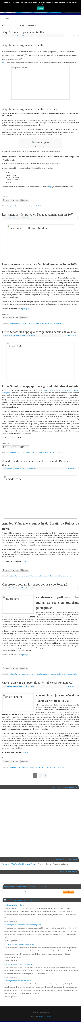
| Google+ (25, 309)
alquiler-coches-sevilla (28, 674)
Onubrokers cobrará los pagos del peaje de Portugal (34, 584)
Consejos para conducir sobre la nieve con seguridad (22, 925)
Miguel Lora (8, 218)
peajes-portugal (61, 674)
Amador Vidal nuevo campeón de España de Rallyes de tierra (37, 463)
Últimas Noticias (31, 36)
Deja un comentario (70, 36)
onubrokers (53, 674)
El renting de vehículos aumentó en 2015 (18, 981)
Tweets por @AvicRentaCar (12, 864)
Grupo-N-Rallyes (57, 576)
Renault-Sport (49, 767)
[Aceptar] (78, 6)
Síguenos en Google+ (29, 864)
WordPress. (48, 1017)
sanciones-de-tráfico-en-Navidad (42, 323)
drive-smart (44, 452)
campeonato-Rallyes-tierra (30, 576)
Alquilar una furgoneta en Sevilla (23, 32)
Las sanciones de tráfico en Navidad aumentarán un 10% (38, 214)
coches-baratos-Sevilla (31, 452)
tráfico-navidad (57, 323)
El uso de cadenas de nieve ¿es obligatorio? (19, 964)
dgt (40, 452)
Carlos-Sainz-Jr (26, 767)
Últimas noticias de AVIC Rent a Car (24, 900)
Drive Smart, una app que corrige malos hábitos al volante (39, 331)
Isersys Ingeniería (10, 36)
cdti (23, 452)
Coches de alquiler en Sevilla (14, 905)
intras (50, 452)
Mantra (41, 1017)
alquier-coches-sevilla (15, 206)
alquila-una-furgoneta (28, 206)
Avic (3, 62)
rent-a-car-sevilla (27, 323)
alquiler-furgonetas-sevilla (43, 206)
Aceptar (40, 8)
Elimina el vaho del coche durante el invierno (19, 944)
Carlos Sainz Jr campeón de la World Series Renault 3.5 (37, 682)
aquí (50, 187)
